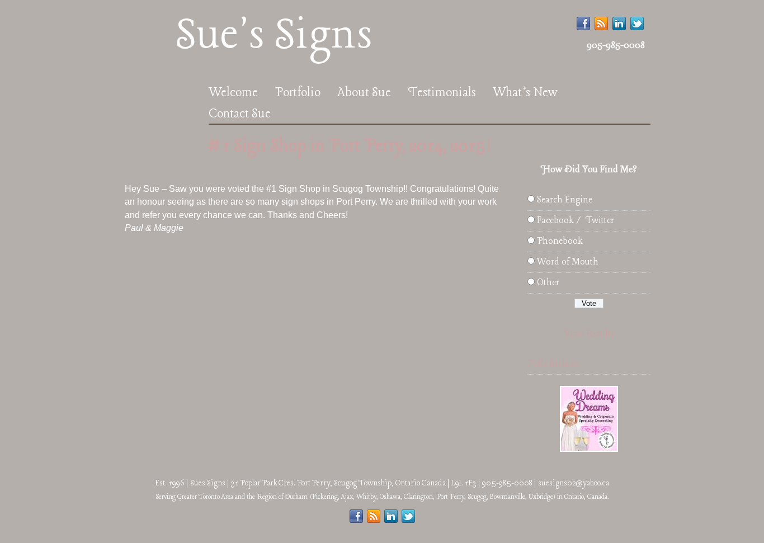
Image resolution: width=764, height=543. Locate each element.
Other (548, 283)
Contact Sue (240, 114)
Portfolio (297, 93)
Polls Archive (552, 364)
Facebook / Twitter (575, 220)
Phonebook (559, 241)
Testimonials (442, 93)
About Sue (364, 93)
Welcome (233, 93)
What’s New (525, 93)
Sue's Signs (273, 36)
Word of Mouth (567, 262)
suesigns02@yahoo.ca (573, 483)
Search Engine (564, 200)
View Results (589, 333)
